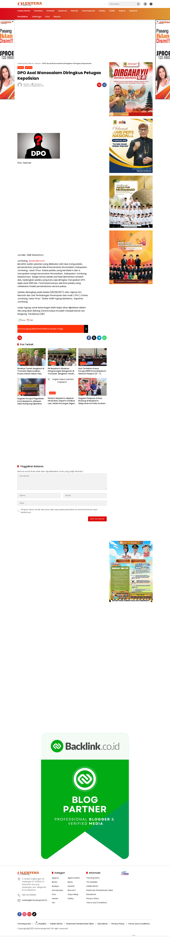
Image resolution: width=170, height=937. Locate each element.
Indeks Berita (92, 886)
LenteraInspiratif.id (25, 63)
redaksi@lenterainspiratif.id (34, 900)
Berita (54, 882)
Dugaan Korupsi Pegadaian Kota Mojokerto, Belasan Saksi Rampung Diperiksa (30, 401)
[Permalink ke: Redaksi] (20, 84)
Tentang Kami (92, 878)
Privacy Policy (92, 898)
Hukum (38, 63)
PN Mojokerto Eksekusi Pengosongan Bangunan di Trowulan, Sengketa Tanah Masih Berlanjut (61, 371)
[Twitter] (94, 338)
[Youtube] (29, 914)
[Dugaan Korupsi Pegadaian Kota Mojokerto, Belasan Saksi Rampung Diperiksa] (31, 387)
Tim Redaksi (91, 882)
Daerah (71, 886)
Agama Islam (74, 878)
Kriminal (29, 67)
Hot (53, 902)
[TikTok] (34, 914)
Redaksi (27, 84)
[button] (138, 4)
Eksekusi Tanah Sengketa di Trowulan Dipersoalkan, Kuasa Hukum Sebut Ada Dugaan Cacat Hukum (30, 371)
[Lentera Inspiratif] (29, 4)
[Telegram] (99, 338)
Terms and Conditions (96, 902)
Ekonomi (72, 890)
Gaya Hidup (73, 894)
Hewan (55, 898)
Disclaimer (91, 894)
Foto (54, 894)
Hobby (71, 898)
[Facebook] (89, 338)
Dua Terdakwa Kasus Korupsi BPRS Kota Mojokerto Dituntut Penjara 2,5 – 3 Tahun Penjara (92, 371)
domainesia (57, 890)
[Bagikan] (104, 85)
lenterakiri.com (37, 260)
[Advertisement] (85, 41)
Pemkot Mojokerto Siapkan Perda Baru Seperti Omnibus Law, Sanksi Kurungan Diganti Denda (62, 401)
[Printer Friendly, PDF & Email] (25, 320)
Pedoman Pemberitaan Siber (99, 890)
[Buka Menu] (151, 4)
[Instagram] (24, 914)
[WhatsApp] (104, 338)
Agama (55, 878)
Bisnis (70, 882)
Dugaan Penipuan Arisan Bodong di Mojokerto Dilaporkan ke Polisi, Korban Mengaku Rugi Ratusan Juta (91, 401)
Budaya (55, 886)
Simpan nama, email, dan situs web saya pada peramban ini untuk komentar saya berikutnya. (59, 511)
